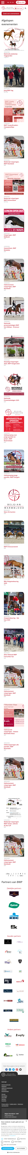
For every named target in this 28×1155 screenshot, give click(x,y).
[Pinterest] (17, 1070)
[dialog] (14, 1137)
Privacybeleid (12, 1135)
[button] (14, 1152)
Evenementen (5, 1091)
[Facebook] (6, 1070)
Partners (4, 1099)
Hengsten (4, 1089)
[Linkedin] (10, 1070)
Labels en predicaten (7, 1088)
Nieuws (3, 1094)
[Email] (20, 1070)
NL (8, 2)
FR (10, 2)
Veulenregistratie (6, 1084)
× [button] (26, 1121)
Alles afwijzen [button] (21, 1148)
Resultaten (4, 1096)
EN (13, 2)
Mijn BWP (22, 2)
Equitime (4, 1101)
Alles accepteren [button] (8, 1148)
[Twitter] (13, 1070)
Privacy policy (5, 1104)
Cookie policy (13, 1104)
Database (4, 1086)
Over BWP (4, 1097)
